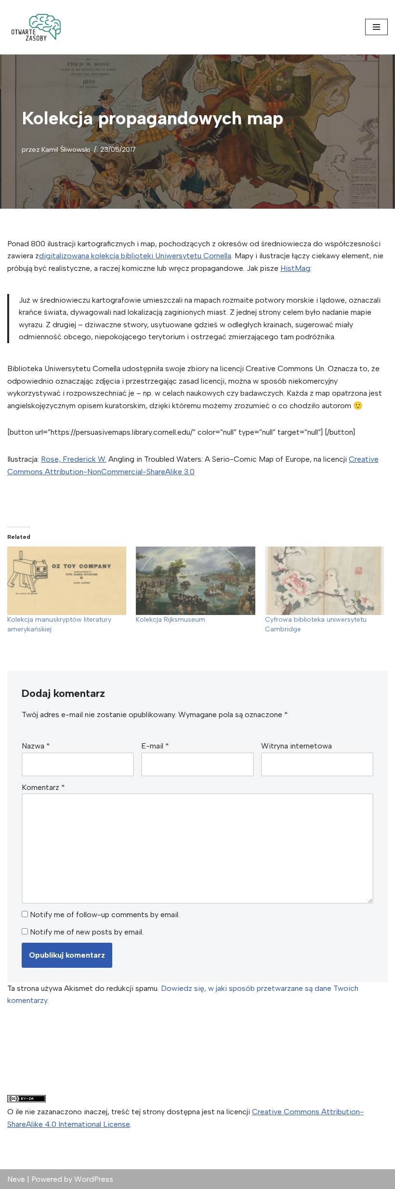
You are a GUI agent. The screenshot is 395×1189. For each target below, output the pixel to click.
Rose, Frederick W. (73, 459)
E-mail (155, 745)
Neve (16, 1179)
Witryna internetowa (296, 745)
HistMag (295, 268)
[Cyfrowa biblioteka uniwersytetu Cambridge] (324, 581)
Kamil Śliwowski (65, 149)
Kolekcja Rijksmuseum (170, 619)
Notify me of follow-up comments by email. (105, 914)
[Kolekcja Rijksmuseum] (195, 581)
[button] (36, 27)
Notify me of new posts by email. (87, 931)
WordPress (93, 1179)
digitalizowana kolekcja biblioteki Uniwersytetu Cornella (135, 255)
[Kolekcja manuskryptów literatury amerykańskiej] (66, 581)
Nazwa (36, 745)
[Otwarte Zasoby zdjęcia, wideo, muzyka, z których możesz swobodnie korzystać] (36, 27)
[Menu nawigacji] (376, 27)
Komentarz (43, 787)
